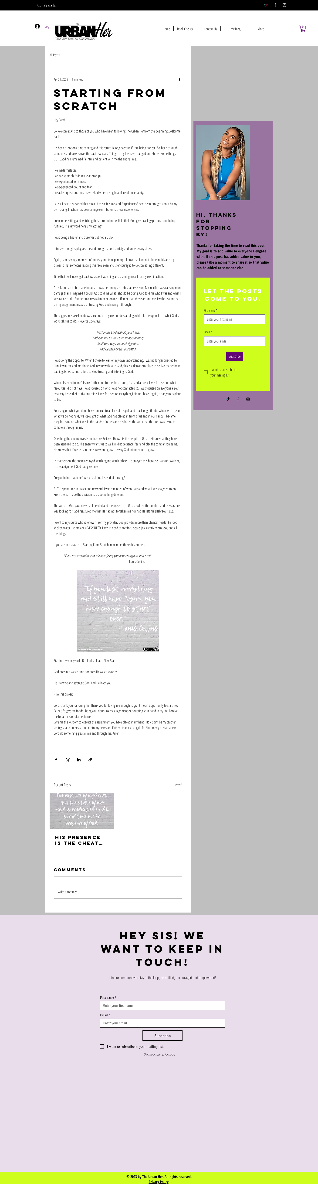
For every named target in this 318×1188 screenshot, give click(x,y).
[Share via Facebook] (56, 759)
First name (210, 310)
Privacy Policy (159, 1181)
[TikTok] (266, 5)
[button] (303, 28)
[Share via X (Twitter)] (67, 759)
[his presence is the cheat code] (82, 811)
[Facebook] (275, 5)
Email (208, 332)
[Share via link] (90, 759)
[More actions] (179, 79)
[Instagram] (284, 5)
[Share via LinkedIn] (79, 759)
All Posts (55, 55)
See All (178, 784)
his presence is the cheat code (78, 840)
